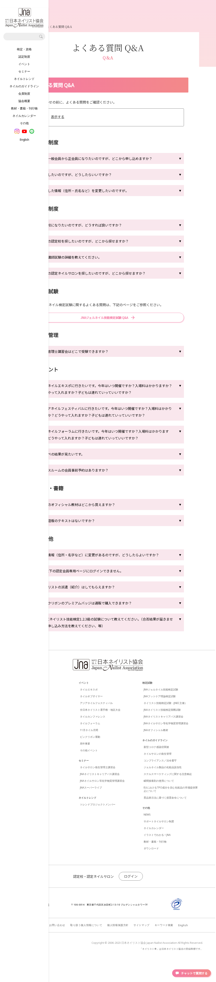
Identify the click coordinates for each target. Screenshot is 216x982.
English (24, 140)
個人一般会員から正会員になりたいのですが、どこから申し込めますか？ (96, 158)
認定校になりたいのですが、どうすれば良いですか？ (81, 225)
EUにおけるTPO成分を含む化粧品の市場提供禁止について (171, 789)
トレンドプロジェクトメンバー (97, 804)
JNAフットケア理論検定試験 (160, 696)
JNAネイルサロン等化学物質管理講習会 (102, 781)
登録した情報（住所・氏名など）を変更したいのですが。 (85, 190)
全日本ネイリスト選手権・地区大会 (100, 710)
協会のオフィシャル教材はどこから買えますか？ (78, 504)
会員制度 (24, 93)
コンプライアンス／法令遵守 (160, 760)
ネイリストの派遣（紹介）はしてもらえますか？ (78, 586)
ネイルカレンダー (24, 116)
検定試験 (147, 683)
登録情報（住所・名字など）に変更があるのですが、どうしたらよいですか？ (100, 554)
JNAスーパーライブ (91, 787)
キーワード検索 (164, 925)
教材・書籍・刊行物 (24, 108)
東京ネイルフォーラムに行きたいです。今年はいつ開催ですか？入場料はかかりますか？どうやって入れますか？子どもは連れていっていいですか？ (105, 435)
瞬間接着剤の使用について (159, 781)
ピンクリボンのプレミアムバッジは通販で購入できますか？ (86, 603)
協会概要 (24, 101)
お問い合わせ (57, 925)
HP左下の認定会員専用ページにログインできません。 (82, 570)
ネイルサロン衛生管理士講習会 (97, 767)
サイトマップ (142, 925)
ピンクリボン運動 (90, 737)
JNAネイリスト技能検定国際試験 (162, 710)
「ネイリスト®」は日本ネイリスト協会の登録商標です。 (171, 948)
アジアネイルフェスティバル (96, 703)
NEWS (147, 814)
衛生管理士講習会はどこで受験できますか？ (74, 351)
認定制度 (24, 57)
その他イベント (89, 750)
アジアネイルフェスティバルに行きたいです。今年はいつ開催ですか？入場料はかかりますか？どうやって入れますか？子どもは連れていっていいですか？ (106, 412)
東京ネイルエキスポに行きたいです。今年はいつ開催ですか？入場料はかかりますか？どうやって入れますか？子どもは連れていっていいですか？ (106, 389)
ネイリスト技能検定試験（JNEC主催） (165, 703)
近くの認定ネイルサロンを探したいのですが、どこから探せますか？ (93, 273)
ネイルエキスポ (89, 689)
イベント (24, 64)
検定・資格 (24, 49)
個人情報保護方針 (117, 925)
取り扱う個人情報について (86, 925)
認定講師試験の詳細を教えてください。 (71, 257)
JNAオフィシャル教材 (156, 730)
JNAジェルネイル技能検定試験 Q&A (104, 317)
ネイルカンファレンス (92, 716)
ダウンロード (151, 848)
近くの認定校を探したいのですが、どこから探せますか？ (85, 241)
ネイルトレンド (24, 79)
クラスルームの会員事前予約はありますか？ (74, 470)
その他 (24, 123)
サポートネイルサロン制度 (159, 821)
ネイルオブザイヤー (91, 696)
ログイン (131, 876)
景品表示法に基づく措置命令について (165, 797)
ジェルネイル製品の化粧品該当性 (163, 767)
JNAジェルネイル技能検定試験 (161, 689)
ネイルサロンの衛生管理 (157, 754)
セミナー (24, 71)
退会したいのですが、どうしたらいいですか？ (76, 174)
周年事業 (85, 743)
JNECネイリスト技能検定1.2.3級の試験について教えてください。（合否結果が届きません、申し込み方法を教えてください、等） (107, 622)
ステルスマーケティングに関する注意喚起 (168, 774)
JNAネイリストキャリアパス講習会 (100, 774)
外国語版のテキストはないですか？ (68, 520)
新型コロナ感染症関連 (156, 747)
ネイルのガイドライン (24, 86)
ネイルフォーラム (90, 723)
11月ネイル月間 (89, 730)
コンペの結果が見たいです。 (62, 454)
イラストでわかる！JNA (157, 835)
